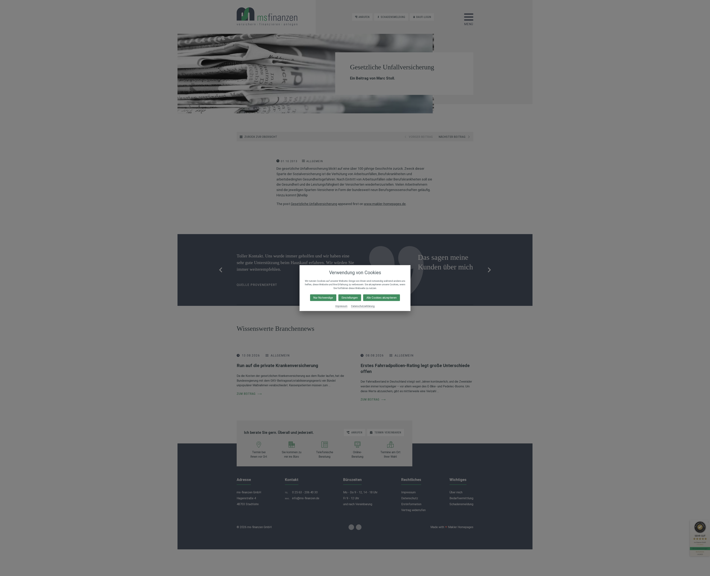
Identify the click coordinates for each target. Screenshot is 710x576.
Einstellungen (350, 297)
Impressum (341, 306)
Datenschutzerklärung (363, 306)
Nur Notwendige (323, 297)
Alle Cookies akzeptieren (381, 297)
